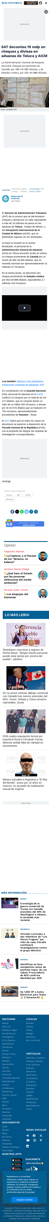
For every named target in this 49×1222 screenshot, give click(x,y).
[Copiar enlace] (31, 512)
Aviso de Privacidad (25, 1192)
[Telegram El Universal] (27, 1135)
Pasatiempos (32, 1099)
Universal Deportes (11, 1078)
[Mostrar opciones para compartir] (46, 12)
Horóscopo (31, 1102)
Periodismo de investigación (8, 1035)
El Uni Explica (8, 1040)
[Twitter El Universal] (41, 1135)
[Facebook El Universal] (34, 1135)
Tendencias (7, 1092)
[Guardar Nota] (36, 512)
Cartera (6, 190)
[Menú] (46, 3)
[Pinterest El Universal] (41, 1141)
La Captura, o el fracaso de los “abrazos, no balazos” (20, 559)
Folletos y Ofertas (34, 1061)
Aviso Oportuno (33, 1065)
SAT (19, 495)
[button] (31, 3)
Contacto (36, 1204)
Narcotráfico (8, 1064)
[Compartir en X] (17, 512)
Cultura (5, 1085)
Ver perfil (16, 201)
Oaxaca (29, 1027)
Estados (6, 1061)
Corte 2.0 (6, 1027)
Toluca (9, 495)
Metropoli (6, 1057)
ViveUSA (30, 1092)
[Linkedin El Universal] (27, 1146)
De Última (6, 1137)
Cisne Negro (7, 1150)
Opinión (10, 545)
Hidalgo (29, 1033)
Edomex (30, 1023)
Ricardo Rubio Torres (16, 589)
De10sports (31, 1085)
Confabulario (8, 1088)
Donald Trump (8, 1054)
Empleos (30, 1068)
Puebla (29, 1030)
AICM (27, 495)
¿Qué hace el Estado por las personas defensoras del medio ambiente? (18, 578)
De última (6, 1109)
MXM (4, 1098)
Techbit (5, 1102)
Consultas (6, 1119)
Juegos (29, 1095)
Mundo (5, 1050)
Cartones (6, 1071)
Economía (6, 1074)
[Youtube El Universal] (28, 1141)
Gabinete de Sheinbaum (8, 1045)
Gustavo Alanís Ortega (16, 569)
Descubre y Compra (35, 1058)
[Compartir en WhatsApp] (22, 512)
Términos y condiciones (19, 1204)
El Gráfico (30, 1082)
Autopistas (7, 1115)
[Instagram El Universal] (34, 1141)
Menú (4, 1105)
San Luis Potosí (33, 1040)
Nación (5, 1023)
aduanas (9, 499)
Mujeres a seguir (9, 1030)
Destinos (6, 1112)
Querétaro (30, 1037)
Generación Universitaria (32, 1076)
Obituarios (31, 1071)
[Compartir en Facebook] (12, 512)
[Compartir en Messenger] (26, 512)
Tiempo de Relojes (10, 1147)
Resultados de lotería (33, 1107)
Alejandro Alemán (14, 551)
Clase (4, 1126)
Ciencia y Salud (9, 1095)
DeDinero (30, 1088)
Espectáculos (8, 1081)
